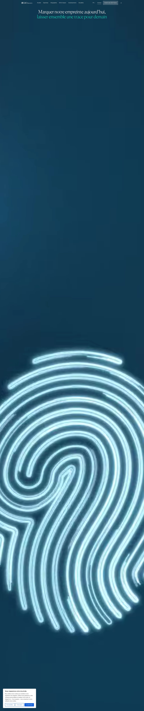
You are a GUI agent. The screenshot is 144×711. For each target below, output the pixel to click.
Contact (99, 2)
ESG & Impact (62, 2)
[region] (19, 698)
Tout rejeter (19, 704)
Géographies (53, 2)
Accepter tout (29, 704)
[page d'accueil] (27, 3)
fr (93, 2)
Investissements (72, 2)
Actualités (81, 2)
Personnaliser (10, 704)
